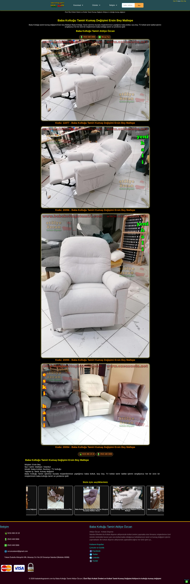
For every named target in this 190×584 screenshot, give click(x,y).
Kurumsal (77, 5)
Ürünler (95, 5)
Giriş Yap (183, 1)
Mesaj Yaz (105, 37)
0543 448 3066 (89, 37)
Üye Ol (175, 1)
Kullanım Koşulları (97, 544)
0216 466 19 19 (88, 454)
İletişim (112, 5)
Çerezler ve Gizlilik (97, 548)
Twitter (95, 554)
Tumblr (95, 561)
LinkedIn (95, 558)
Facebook (96, 551)
